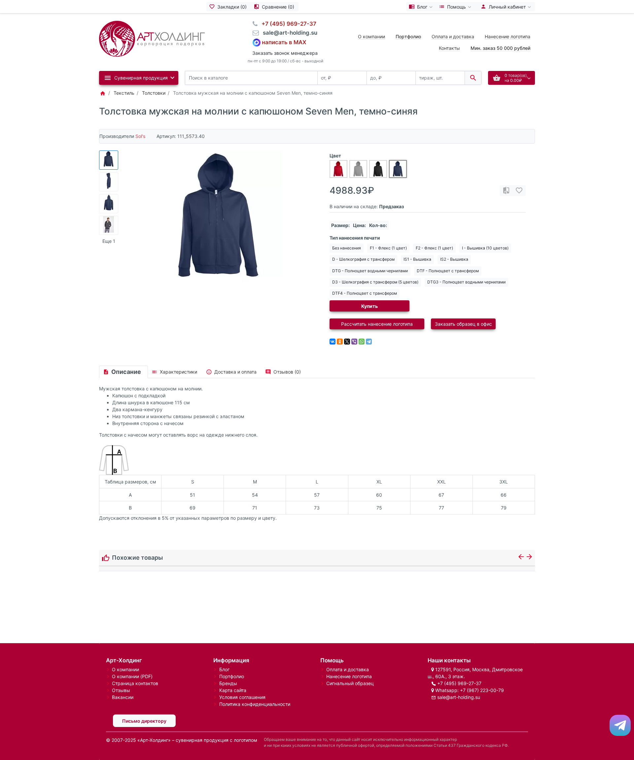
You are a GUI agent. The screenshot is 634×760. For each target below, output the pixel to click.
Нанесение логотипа (507, 36)
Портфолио (231, 676)
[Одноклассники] (340, 342)
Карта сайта (232, 690)
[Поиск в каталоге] (473, 78)
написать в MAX (284, 42)
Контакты (449, 48)
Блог (224, 669)
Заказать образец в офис (463, 324)
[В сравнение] (506, 190)
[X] (347, 342)
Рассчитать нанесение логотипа (377, 324)
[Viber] (354, 342)
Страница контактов (135, 683)
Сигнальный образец (350, 683)
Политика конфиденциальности (254, 704)
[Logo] (152, 38)
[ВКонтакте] (332, 342)
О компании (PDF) (132, 676)
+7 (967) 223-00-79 (482, 690)
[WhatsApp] (362, 342)
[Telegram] (369, 342)
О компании (371, 36)
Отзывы (121, 690)
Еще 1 (108, 241)
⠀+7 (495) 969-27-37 (287, 23)
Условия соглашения (242, 697)
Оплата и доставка (453, 36)
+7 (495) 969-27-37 (459, 683)
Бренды (228, 683)
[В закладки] (519, 190)
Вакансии (122, 697)
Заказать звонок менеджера (285, 53)
